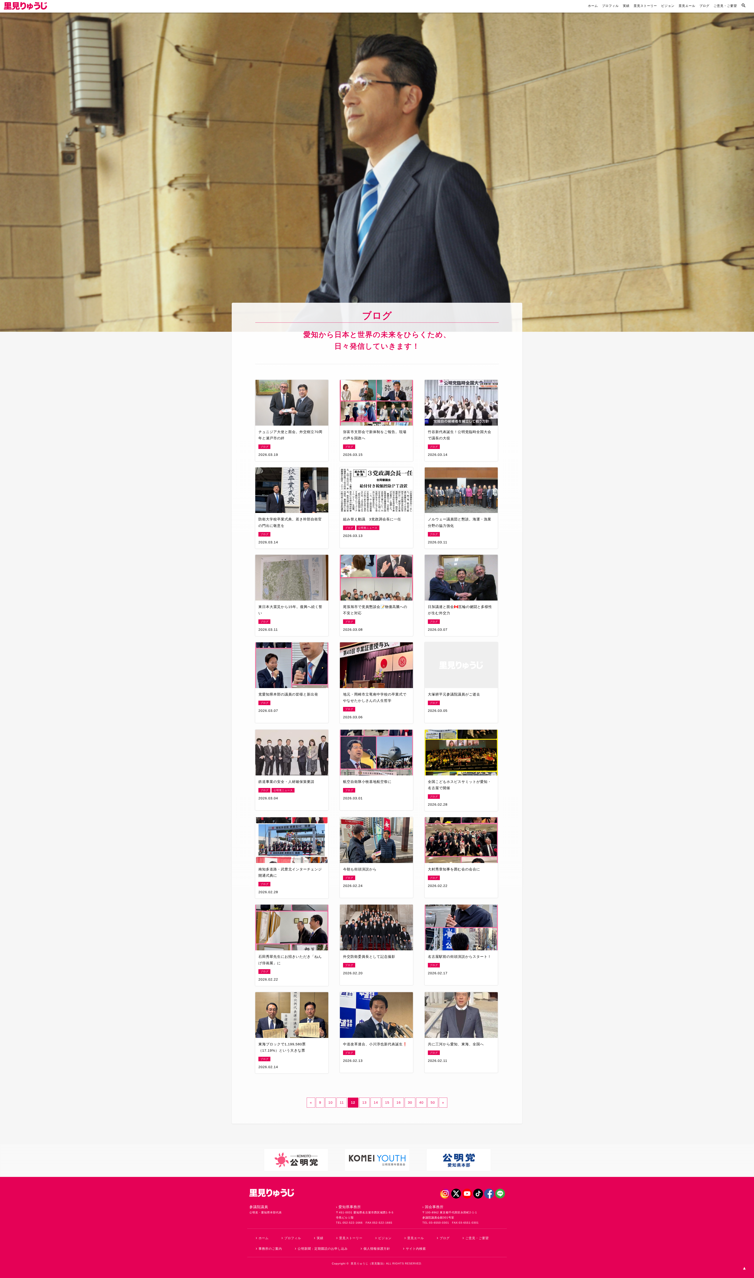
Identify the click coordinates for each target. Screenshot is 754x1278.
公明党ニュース (367, 527)
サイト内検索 (416, 1248)
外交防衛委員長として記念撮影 (369, 957)
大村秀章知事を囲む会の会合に (454, 869)
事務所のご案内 (270, 1248)
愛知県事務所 (350, 1207)
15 (387, 1102)
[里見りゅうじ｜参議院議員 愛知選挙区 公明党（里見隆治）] (25, 9)
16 (398, 1102)
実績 (626, 5)
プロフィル (610, 5)
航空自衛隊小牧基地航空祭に (367, 782)
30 (410, 1102)
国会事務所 (434, 1207)
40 (421, 1102)
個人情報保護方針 (376, 1248)
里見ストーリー (645, 5)
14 (376, 1102)
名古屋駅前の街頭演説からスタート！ (459, 957)
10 (330, 1102)
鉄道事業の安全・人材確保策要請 (286, 782)
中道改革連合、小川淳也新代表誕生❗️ (375, 1044)
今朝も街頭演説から (360, 869)
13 (364, 1102)
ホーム (593, 5)
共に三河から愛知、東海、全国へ (456, 1044)
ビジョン (667, 5)
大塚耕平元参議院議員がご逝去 (454, 694)
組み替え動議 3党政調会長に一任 (372, 519)
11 (342, 1102)
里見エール (687, 5)
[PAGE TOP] (744, 1268)
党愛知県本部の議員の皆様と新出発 (288, 694)
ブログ (704, 5)
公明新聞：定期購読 (323, 1248)
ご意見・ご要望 (725, 5)
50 (433, 1102)
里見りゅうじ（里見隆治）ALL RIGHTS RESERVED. (386, 1263)
